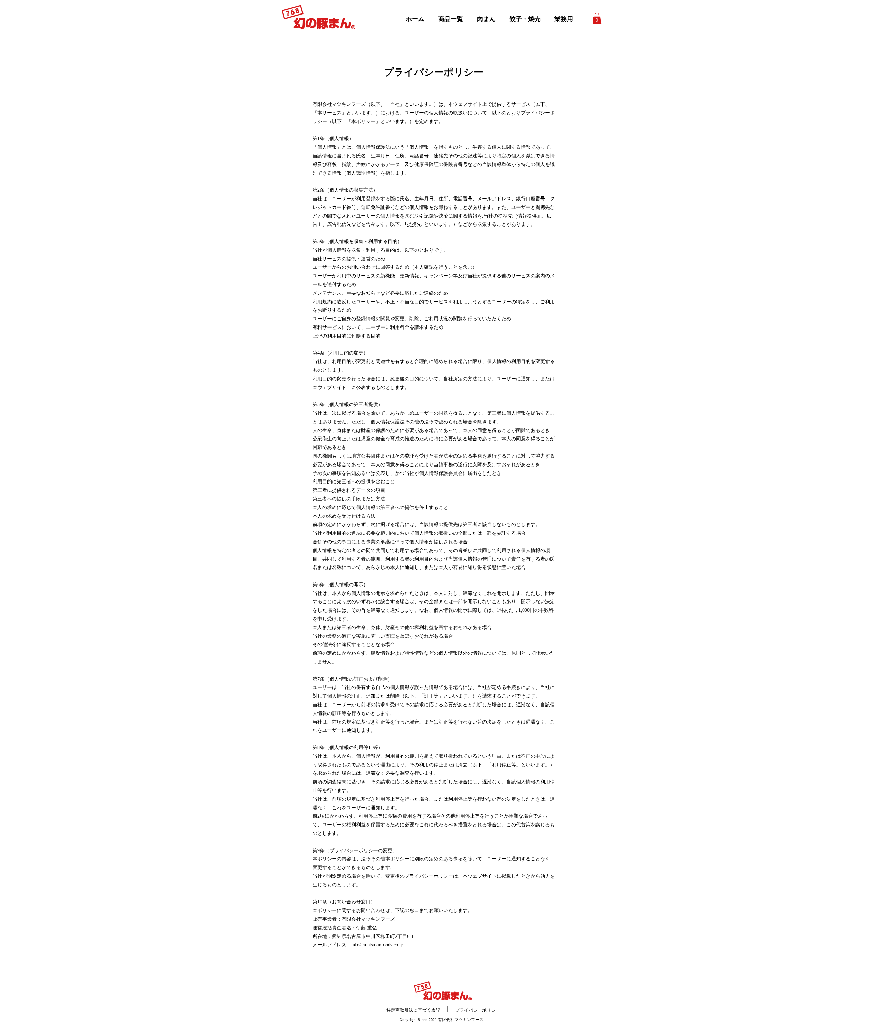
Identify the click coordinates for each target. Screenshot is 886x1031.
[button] (597, 18)
